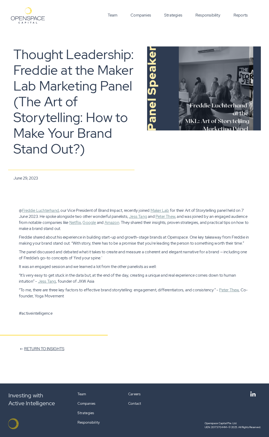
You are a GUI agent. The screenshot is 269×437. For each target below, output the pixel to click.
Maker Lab (160, 210)
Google (89, 222)
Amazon (112, 222)
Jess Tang (138, 216)
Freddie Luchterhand (40, 210)
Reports (241, 15)
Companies (141, 15)
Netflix (75, 222)
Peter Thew (165, 216)
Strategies (173, 15)
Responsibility (207, 15)
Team (112, 15)
